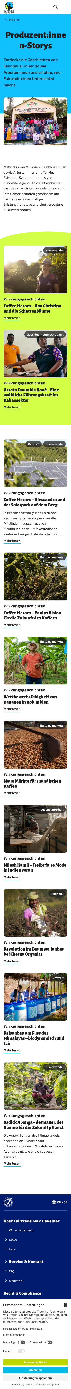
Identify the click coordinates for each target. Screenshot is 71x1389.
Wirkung (14, 19)
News (13, 1239)
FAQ (11, 1271)
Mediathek (16, 1280)
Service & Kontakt (26, 1261)
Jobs (12, 1249)
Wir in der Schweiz (21, 1230)
